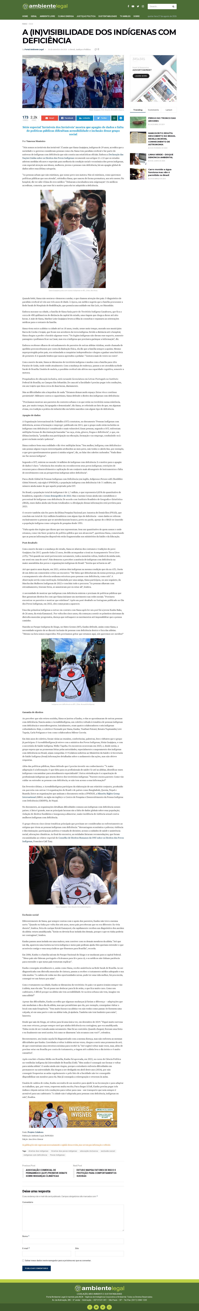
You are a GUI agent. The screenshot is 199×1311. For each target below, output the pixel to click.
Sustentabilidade (107, 16)
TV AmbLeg (125, 16)
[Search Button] (174, 6)
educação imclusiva (89, 1151)
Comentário (27, 1202)
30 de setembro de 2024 (57, 49)
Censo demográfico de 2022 (57, 495)
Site (77, 1248)
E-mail (26, 1248)
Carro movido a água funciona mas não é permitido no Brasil (159, 172)
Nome (26, 1236)
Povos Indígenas (57, 1155)
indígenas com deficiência (35, 1155)
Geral (34, 16)
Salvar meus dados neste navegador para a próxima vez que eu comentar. (58, 1260)
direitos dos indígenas (38, 1151)
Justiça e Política (86, 16)
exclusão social (108, 1151)
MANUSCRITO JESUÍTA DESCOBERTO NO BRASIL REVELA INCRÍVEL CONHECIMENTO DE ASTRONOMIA (162, 139)
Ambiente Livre (47, 16)
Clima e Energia (66, 16)
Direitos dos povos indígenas (64, 1151)
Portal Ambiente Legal (34, 49)
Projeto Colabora (35, 1132)
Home (25, 16)
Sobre (136, 16)
